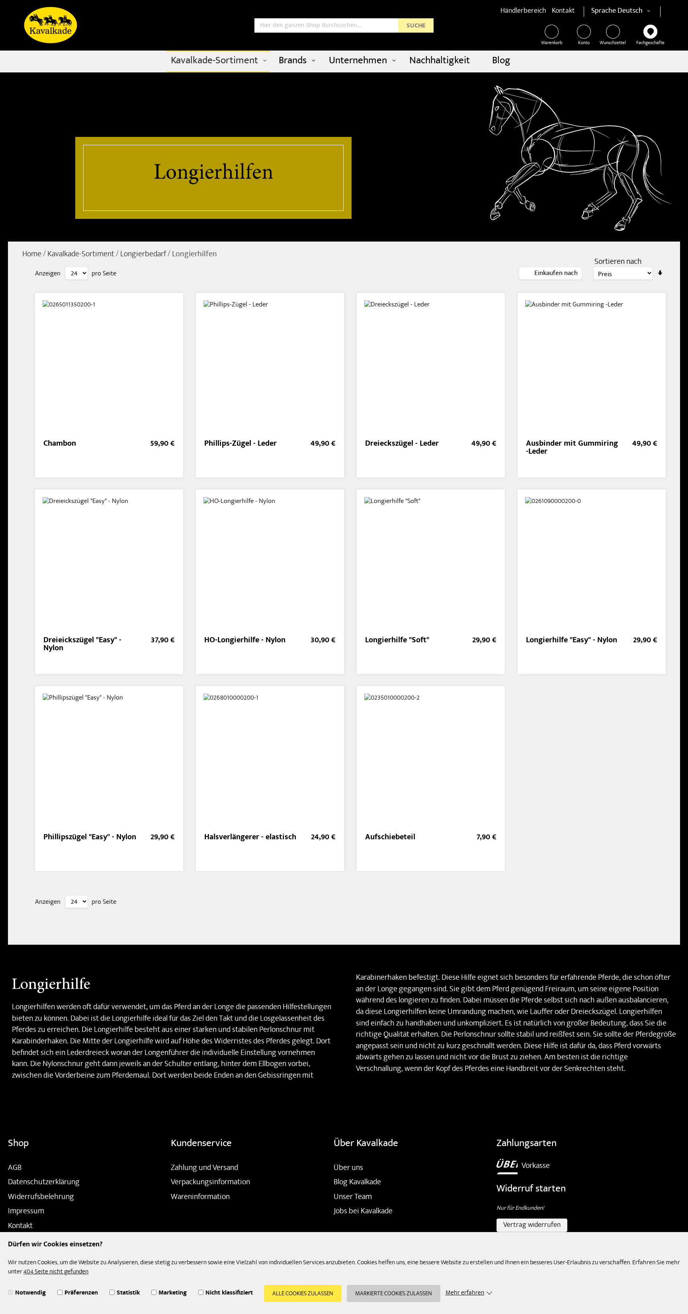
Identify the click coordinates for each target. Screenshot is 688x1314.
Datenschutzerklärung (44, 1183)
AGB (15, 1168)
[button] (635, 11)
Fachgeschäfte (650, 43)
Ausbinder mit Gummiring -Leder (572, 448)
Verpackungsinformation (210, 1183)
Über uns (348, 1168)
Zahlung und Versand (204, 1168)
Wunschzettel (613, 43)
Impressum (26, 1212)
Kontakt (563, 11)
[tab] (550, 273)
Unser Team (353, 1197)
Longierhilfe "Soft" (397, 640)
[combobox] (344, 25)
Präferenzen (81, 1294)
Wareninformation (200, 1197)
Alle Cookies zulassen (302, 1294)
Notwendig (30, 1294)
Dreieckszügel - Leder (402, 444)
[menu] (344, 61)
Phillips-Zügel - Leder (240, 444)
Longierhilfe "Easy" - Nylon (571, 640)
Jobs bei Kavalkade (363, 1212)
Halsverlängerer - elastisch (250, 837)
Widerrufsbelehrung (41, 1197)
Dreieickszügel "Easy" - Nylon (82, 644)
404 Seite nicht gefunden (55, 1272)
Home (32, 255)
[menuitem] (218, 61)
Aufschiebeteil (390, 837)
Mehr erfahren (465, 1293)
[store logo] (50, 25)
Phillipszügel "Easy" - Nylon (89, 837)
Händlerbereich (523, 11)
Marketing (172, 1294)
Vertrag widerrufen (532, 1225)
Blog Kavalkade (357, 1183)
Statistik (128, 1294)
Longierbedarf (144, 255)
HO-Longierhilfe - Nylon (244, 640)
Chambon (59, 444)
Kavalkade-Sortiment (81, 255)
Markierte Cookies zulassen (393, 1294)
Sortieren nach (618, 262)
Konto (584, 43)
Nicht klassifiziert (229, 1294)
